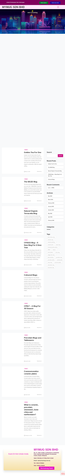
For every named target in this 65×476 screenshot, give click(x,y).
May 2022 (50, 213)
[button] (58, 7)
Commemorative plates (53, 247)
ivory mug (57, 252)
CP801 (53, 187)
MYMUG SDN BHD (13, 7)
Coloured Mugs (30, 275)
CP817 (49, 249)
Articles (48, 229)
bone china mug (51, 237)
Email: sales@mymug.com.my (42, 460)
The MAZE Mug (30, 182)
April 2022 (50, 216)
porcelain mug (59, 257)
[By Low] (4, 171)
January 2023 (51, 206)
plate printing (51, 257)
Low (49, 187)
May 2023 (50, 196)
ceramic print (50, 244)
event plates (50, 252)
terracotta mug (51, 267)
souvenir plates (57, 262)
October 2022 (51, 209)
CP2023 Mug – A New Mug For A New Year (32, 245)
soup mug (50, 262)
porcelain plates (51, 259)
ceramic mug (50, 239)
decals (54, 249)
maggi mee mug (51, 254)
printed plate (60, 259)
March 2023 (50, 199)
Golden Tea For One (32, 152)
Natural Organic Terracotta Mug (55, 170)
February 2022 (51, 220)
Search (49, 152)
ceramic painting (51, 242)
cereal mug (58, 244)
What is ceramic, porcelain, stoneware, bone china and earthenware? (31, 410)
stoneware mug (51, 264)
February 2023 (51, 202)
